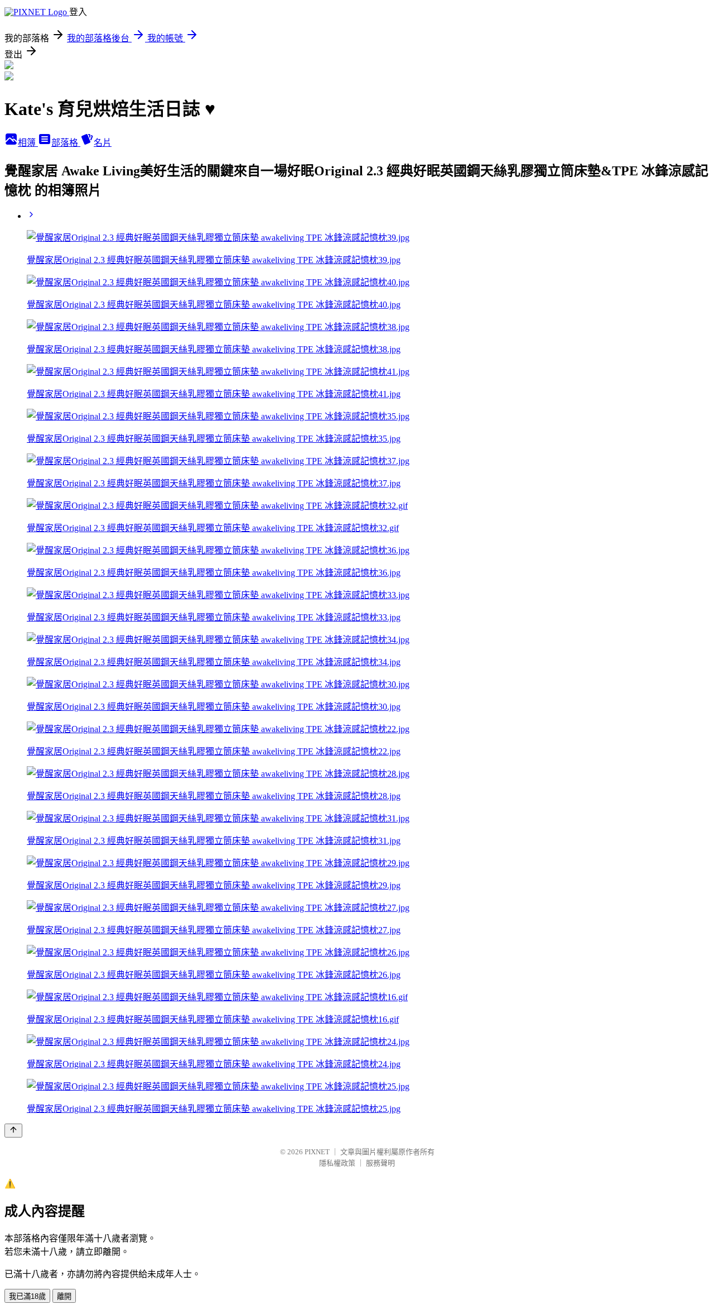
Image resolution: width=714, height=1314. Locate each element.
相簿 (28, 142)
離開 (64, 1296)
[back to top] (13, 1131)
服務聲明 (380, 1163)
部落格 (65, 142)
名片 (103, 142)
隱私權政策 (337, 1163)
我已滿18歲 (27, 1296)
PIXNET (317, 1152)
